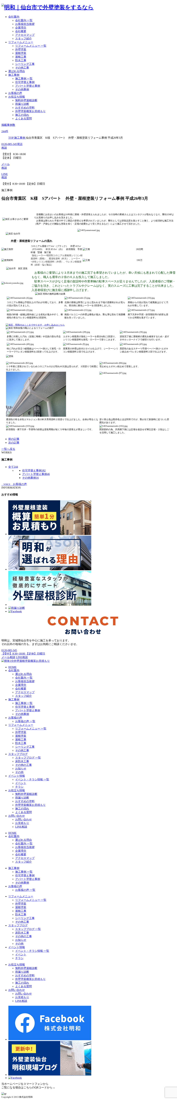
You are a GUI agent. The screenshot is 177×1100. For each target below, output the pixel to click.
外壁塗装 (20, 49)
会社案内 (13, 16)
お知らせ (20, 768)
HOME (12, 667)
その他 (19, 772)
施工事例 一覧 (23, 78)
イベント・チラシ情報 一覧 (32, 779)
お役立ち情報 (16, 96)
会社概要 (20, 31)
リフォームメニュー (20, 42)
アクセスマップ (25, 34)
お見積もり (22, 823)
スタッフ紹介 (23, 38)
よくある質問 (23, 118)
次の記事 (13, 442)
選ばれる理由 (16, 71)
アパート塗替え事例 (27, 85)
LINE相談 (22, 657)
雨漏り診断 (22, 103)
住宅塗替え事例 (25, 82)
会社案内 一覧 (23, 20)
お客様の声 (15, 93)
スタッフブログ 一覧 (28, 757)
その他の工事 (23, 764)
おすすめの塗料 (25, 107)
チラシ (19, 786)
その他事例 (22, 89)
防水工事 (20, 60)
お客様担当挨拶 (25, 24)
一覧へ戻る (8, 449)
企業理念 (20, 27)
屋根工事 (20, 56)
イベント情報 (16, 775)
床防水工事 (22, 761)
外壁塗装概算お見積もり (30, 111)
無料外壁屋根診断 (26, 100)
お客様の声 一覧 (25, 721)
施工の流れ (22, 114)
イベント (20, 783)
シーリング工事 (25, 63)
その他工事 (22, 67)
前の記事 (13, 438)
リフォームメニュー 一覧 (30, 45)
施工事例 (13, 74)
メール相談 (8, 657)
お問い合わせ (16, 815)
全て (13, 466)
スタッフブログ (18, 754)
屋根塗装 (20, 53)
